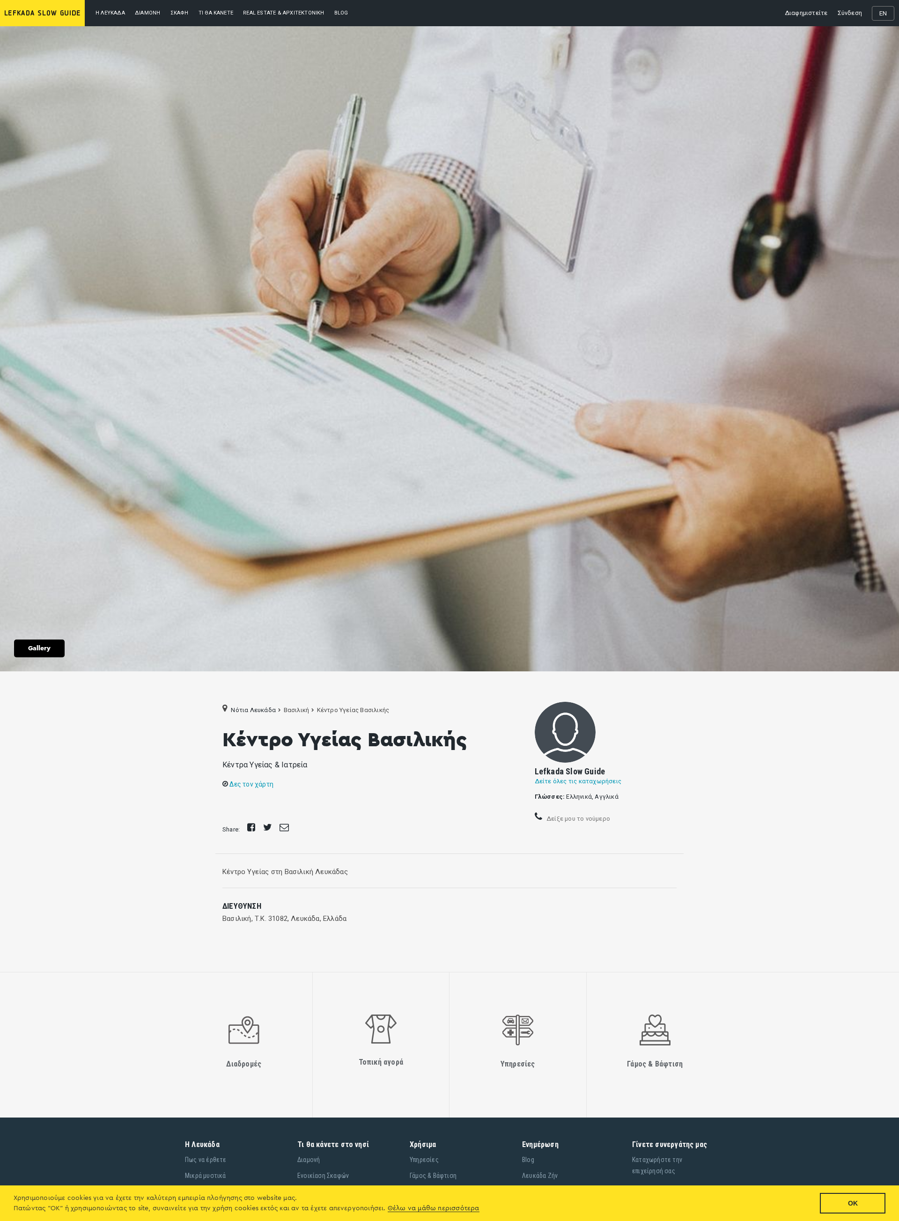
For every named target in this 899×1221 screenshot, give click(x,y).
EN (883, 13)
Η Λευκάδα (110, 13)
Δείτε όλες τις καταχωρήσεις (578, 781)
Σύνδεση (850, 12)
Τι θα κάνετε (216, 13)
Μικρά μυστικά (205, 1175)
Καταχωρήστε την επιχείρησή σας (657, 1165)
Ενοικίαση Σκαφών (323, 1175)
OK (853, 1203)
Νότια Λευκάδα (253, 709)
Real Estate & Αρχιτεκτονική (283, 13)
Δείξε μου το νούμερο (577, 818)
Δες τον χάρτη (250, 783)
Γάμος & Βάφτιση (433, 1175)
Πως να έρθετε (206, 1159)
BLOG (341, 13)
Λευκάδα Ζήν (540, 1175)
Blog (528, 1159)
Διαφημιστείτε (806, 12)
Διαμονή (147, 13)
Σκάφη (179, 13)
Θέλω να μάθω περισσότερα (433, 1208)
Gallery (39, 648)
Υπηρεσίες (424, 1159)
